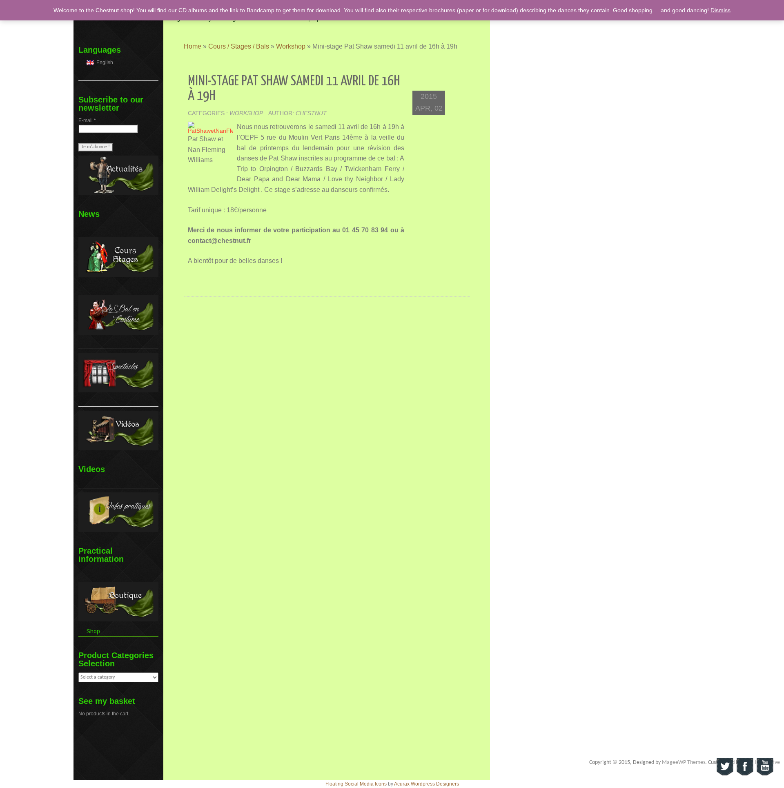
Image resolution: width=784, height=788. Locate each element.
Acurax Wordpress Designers (426, 784)
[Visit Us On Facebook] (745, 767)
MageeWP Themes (683, 762)
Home (192, 46)
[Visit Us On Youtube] (765, 767)
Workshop (290, 46)
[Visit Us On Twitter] (725, 767)
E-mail (87, 120)
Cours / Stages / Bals (238, 46)
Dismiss (720, 10)
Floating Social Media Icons (356, 784)
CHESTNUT (311, 113)
